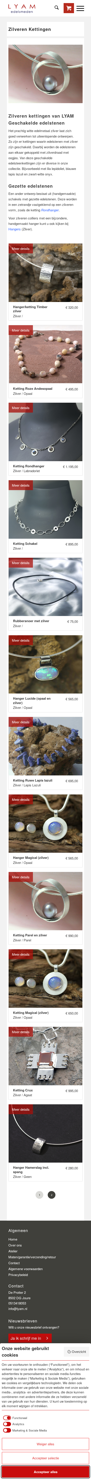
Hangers (14, 229)
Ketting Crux (23, 1090)
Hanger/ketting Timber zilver (30, 309)
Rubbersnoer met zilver (31, 621)
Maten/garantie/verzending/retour (32, 1257)
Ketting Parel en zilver (30, 935)
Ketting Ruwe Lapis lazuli (32, 780)
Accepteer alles (45, 1471)
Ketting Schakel (25, 544)
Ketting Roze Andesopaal (32, 389)
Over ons (15, 1245)
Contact (14, 1262)
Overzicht (79, 1351)
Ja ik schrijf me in (26, 1338)
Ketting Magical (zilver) (31, 1013)
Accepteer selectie (45, 1458)
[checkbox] (14, 1418)
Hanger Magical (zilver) (31, 858)
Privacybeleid (18, 1274)
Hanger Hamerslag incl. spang (31, 1169)
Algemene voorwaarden (25, 1268)
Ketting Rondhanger (28, 466)
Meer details (21, 248)
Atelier (12, 1251)
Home (12, 1239)
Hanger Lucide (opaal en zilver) (32, 700)
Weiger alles (45, 1444)
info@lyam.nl (17, 1308)
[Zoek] (54, 7)
